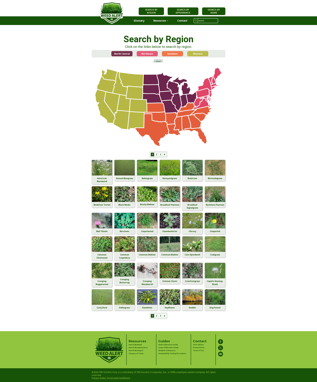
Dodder (192, 307)
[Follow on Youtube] (220, 354)
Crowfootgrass (192, 281)
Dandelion (147, 307)
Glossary (139, 21)
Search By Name (214, 11)
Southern (172, 53)
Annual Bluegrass (124, 178)
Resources (159, 21)
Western (197, 53)
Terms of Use (198, 350)
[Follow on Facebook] (220, 341)
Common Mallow (147, 254)
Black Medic (125, 204)
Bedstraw (192, 178)
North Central (122, 53)
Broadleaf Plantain (169, 204)
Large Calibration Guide (168, 347)
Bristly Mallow (147, 204)
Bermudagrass (215, 178)
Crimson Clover (169, 281)
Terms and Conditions (118, 377)
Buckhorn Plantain (215, 204)
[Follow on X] (220, 347)
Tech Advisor (198, 345)
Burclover (124, 231)
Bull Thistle (102, 231)
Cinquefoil (215, 231)
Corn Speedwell (192, 254)
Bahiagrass (147, 178)
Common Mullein (169, 254)
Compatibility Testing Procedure (172, 353)
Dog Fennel (215, 307)
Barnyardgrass (170, 178)
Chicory (192, 231)
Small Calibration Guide (168, 345)
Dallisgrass (124, 307)
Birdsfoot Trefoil (102, 204)
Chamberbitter (169, 231)
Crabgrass (215, 254)
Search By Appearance (183, 11)
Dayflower (170, 307)
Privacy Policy (198, 347)
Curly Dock (102, 307)
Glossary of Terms (136, 353)
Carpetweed (147, 231)
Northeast (147, 53)
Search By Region (151, 11)
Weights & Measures (166, 350)
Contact (182, 21)
